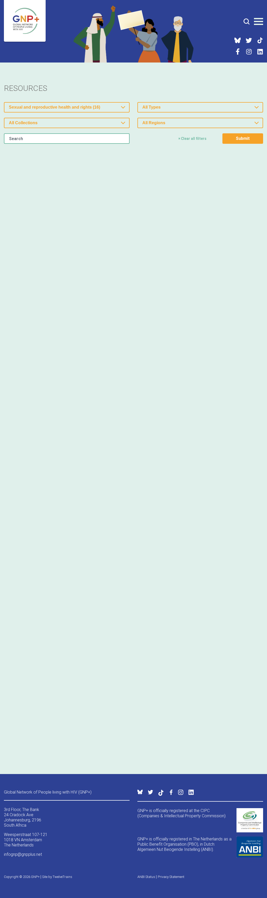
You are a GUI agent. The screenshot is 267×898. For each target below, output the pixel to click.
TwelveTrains (62, 877)
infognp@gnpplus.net (23, 854)
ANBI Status (146, 877)
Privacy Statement (171, 877)
